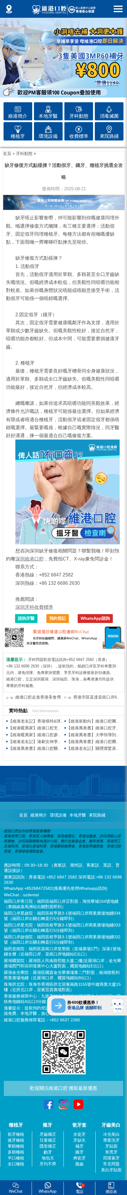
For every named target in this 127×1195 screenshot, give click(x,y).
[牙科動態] (79, 108)
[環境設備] (48, 128)
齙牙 (48, 1152)
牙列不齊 (48, 1164)
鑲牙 (79, 1152)
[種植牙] (18, 128)
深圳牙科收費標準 (34, 607)
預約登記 (57, 618)
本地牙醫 (77, 815)
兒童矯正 (48, 1140)
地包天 (48, 1158)
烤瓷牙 (79, 1158)
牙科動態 (24, 153)
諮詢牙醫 (26, 618)
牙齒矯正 (48, 1134)
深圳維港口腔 (29, 558)
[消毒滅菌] (109, 108)
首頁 (23, 815)
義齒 (79, 1164)
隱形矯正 (48, 1146)
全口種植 (16, 1164)
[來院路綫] (109, 128)
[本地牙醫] (48, 108)
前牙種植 (16, 1134)
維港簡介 (38, 815)
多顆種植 (16, 1152)
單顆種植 (16, 1146)
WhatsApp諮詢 (95, 618)
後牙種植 (16, 1140)
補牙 (79, 1146)
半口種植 (16, 1158)
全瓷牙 (79, 1134)
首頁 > (9, 153)
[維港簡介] (18, 108)
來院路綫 (97, 815)
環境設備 (58, 815)
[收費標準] (79, 128)
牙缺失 (79, 1140)
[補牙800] (63, 58)
